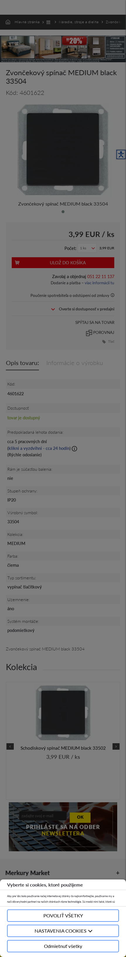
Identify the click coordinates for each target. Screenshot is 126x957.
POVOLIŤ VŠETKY (63, 915)
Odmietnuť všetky (63, 946)
